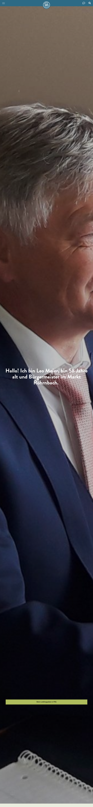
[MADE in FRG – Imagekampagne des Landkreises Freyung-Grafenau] (46, 5)
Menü (3, 3)
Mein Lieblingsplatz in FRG (46, 702)
